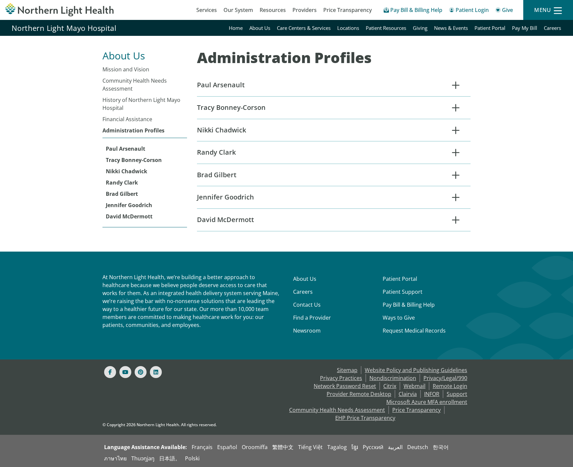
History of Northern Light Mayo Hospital (141, 104)
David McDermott (129, 216)
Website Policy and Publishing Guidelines (416, 370)
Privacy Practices (341, 378)
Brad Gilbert (122, 193)
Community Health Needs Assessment (134, 84)
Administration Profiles (133, 130)
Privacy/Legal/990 (445, 378)
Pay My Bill (524, 28)
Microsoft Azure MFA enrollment (426, 402)
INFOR (431, 394)
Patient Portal (490, 28)
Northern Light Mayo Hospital (64, 28)
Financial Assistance (127, 119)
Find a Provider (312, 317)
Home (236, 28)
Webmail (414, 386)
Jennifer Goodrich (129, 205)
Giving (420, 28)
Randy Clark (122, 182)
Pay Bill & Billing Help (409, 304)
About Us (259, 28)
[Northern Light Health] (71, 10)
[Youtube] (125, 372)
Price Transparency (347, 10)
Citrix (389, 386)
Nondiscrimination (392, 378)
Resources (273, 10)
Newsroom (307, 330)
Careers (552, 28)
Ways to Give (399, 317)
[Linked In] (156, 372)
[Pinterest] (141, 372)
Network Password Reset (345, 386)
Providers (304, 10)
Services (206, 10)
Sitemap (347, 370)
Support (457, 394)
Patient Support (402, 291)
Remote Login (450, 386)
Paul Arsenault (125, 148)
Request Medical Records (414, 330)
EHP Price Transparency (365, 418)
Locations (348, 28)
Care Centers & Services (304, 28)
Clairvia (408, 394)
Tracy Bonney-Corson (134, 160)
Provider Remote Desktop (359, 394)
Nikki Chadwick (126, 171)
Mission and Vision (125, 69)
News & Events (451, 28)
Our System (238, 10)
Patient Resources (386, 28)
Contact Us (307, 304)
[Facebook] (110, 372)
